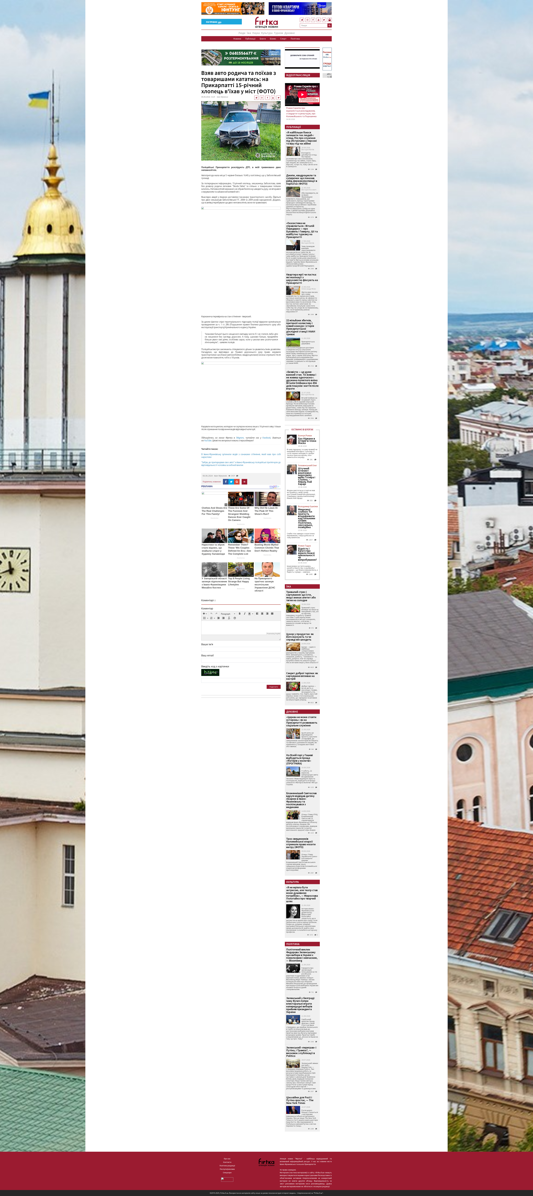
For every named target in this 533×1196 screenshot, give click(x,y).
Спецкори (227, 1172)
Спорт (283, 38)
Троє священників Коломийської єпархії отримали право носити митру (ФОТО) (301, 843)
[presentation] (205, 614)
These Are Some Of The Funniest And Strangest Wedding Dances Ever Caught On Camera (239, 514)
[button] (205, 614)
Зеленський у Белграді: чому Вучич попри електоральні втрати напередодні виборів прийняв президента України (300, 1005)
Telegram (240, 437)
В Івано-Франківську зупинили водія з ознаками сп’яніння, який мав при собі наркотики (241, 456)
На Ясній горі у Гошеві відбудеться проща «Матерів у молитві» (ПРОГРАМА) (299, 759)
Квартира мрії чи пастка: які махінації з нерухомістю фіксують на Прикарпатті (302, 278)
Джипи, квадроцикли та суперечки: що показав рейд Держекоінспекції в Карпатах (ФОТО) (301, 179)
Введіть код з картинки (215, 666)
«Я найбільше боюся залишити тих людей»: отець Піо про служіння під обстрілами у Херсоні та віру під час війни (301, 138)
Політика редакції (227, 1165)
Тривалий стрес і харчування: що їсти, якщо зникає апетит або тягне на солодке (301, 596)
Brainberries (214, 518)
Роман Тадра (304, 545)
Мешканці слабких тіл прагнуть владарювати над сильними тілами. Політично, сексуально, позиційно (306, 518)
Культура (266, 33)
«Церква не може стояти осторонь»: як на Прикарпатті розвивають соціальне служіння (301, 721)
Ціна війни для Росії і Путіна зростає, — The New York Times (299, 1100)
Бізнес (273, 38)
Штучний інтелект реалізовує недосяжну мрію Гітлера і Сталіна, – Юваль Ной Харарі (306, 476)
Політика (295, 38)
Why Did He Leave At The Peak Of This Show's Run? (266, 511)
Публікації (250, 38)
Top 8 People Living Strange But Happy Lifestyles (239, 581)
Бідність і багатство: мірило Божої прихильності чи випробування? (307, 554)
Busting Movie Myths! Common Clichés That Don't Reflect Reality (267, 547)
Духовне (289, 33)
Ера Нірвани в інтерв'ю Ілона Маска (307, 440)
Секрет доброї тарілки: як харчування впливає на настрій (302, 675)
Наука (256, 33)
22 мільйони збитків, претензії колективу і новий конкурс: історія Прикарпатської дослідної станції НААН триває (300, 327)
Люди (241, 33)
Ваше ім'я (207, 644)
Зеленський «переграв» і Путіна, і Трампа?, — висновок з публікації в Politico (301, 1052)
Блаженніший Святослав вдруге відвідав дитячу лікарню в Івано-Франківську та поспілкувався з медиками (301, 800)
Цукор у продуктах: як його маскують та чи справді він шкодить (300, 636)
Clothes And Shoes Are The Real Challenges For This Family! (214, 511)
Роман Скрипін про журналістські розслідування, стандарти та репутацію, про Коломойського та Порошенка (301, 112)
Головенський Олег (307, 465)
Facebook (266, 437)
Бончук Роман (305, 435)
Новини (237, 38)
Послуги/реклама (227, 1169)
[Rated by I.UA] (227, 1179)
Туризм (278, 33)
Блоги (263, 38)
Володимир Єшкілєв (308, 506)
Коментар (207, 608)
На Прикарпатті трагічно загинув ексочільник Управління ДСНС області (265, 584)
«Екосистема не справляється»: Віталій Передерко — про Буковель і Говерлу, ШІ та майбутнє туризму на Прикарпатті (302, 230)
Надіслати (273, 687)
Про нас (227, 1158)
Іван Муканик (222, 97)
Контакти (227, 1162)
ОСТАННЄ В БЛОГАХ (302, 429)
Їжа (249, 33)
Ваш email (207, 655)
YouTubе (207, 440)
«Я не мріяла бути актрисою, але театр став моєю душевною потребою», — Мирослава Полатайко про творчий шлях (302, 894)
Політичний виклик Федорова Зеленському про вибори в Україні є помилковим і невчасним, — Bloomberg (302, 955)
